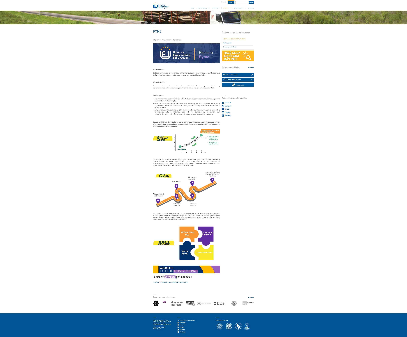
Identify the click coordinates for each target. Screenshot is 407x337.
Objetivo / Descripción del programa (234, 39)
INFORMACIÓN (238, 8)
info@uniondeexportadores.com (162, 324)
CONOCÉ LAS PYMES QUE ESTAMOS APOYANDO (170, 282)
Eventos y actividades (230, 47)
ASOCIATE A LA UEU (230, 75)
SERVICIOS (215, 8)
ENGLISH (223, 2)
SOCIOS (231, 2)
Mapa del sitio (157, 328)
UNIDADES (226, 8)
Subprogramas (227, 43)
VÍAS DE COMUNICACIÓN (232, 80)
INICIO (192, 8)
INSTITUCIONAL (202, 8)
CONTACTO (250, 8)
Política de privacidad (159, 327)
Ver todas (251, 67)
